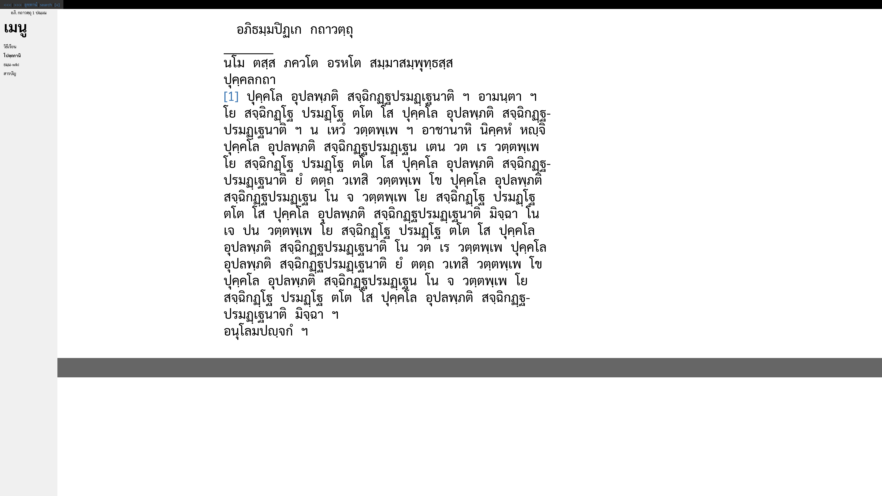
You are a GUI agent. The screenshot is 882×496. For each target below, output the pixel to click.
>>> (18, 4)
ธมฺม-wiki (11, 64)
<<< (7, 4)
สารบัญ (10, 73)
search (46, 4)
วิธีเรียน (10, 46)
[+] (57, 4)
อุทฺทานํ (30, 4)
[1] (231, 95)
